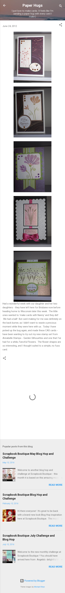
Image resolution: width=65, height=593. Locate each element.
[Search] (60, 6)
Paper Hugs (32, 5)
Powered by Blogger (34, 580)
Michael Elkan (39, 587)
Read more (55, 484)
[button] (60, 25)
